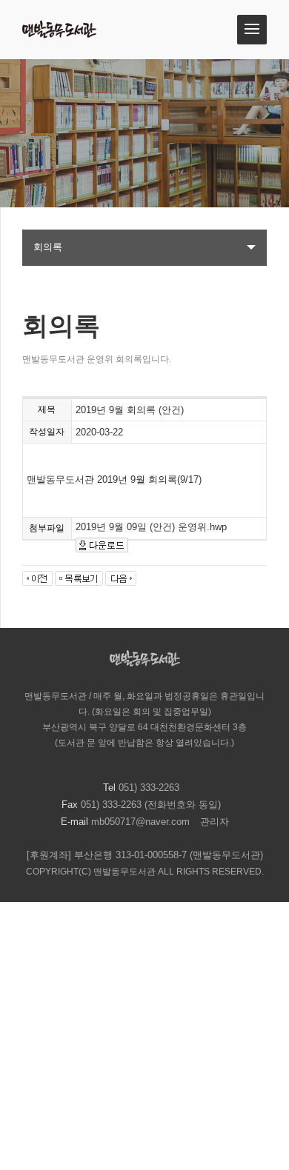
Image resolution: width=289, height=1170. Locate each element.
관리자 (214, 821)
